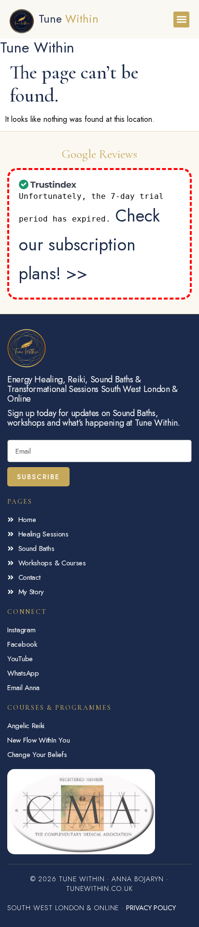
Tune (69, 19)
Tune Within (37, 47)
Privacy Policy (151, 908)
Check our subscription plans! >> (89, 245)
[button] (181, 19)
